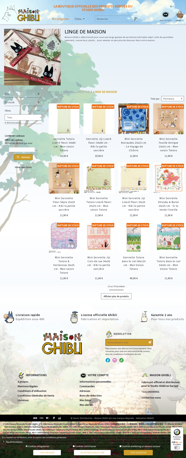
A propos (23, 381)
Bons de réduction (91, 395)
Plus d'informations (14, 441)
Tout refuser (47, 452)
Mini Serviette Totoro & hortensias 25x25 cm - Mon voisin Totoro (64, 265)
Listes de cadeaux (15, 135)
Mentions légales (28, 386)
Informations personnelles (95, 381)
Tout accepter (138, 452)
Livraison (23, 400)
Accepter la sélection (92, 452)
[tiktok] (121, 360)
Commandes (87, 386)
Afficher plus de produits (116, 296)
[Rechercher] (135, 19)
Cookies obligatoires (38, 446)
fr (171, 6)
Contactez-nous (151, 397)
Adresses (85, 391)
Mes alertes (86, 404)
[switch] (177, 447)
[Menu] (181, 429)
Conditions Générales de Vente (36, 395)
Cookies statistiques (85, 446)
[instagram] (114, 360)
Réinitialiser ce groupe (14, 122)
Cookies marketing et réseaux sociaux (141, 446)
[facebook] (107, 360)
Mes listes (85, 400)
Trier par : (155, 98)
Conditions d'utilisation (32, 391)
